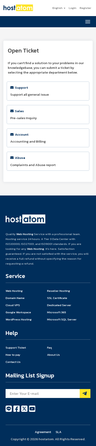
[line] (9, 411)
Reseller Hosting (58, 291)
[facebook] (16, 411)
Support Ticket (16, 347)
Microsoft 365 (56, 312)
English (57, 8)
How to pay (13, 355)
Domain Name (15, 298)
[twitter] (24, 411)
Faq (49, 347)
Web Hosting (24, 234)
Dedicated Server (59, 305)
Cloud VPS (13, 305)
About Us (53, 355)
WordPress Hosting (18, 319)
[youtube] (32, 411)
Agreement (43, 431)
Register (85, 8)
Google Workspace (18, 312)
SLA (58, 431)
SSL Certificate (57, 298)
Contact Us (13, 362)
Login (72, 8)
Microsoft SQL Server (62, 319)
